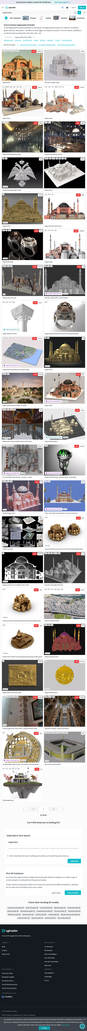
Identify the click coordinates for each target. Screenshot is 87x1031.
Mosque (18, 40)
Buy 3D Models (49, 942)
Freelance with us (8, 981)
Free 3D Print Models (51, 962)
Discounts (47, 965)
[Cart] (67, 7)
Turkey (57, 40)
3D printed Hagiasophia (66, 45)
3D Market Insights (8, 977)
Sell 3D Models (7, 969)
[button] (75, 12)
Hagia (36, 40)
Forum (46, 980)
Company (5, 942)
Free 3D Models (49, 958)
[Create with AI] (62, 7)
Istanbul (50, 40)
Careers (4, 950)
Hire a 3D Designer (50, 954)
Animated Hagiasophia (47, 45)
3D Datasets (48, 950)
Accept (44, 1028)
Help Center (6, 954)
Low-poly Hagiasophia (28, 45)
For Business (48, 947)
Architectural (67, 40)
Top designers (49, 973)
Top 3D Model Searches (9, 984)
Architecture (27, 40)
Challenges (48, 977)
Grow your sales (7, 973)
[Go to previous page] (33, 809)
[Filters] (84, 12)
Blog (3, 947)
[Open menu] (3, 7)
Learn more (66, 1025)
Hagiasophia (8, 40)
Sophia (42, 40)
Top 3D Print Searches (9, 988)
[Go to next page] (53, 809)
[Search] (79, 12)
